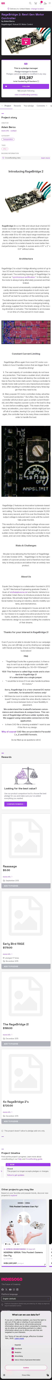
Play (26, 40)
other (5, 149)
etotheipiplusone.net (19, 592)
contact (13, 131)
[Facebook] (2, 1289)
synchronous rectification (24, 277)
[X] (6, 1289)
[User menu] (45, 3)
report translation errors (13, 1306)
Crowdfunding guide (34, 1159)
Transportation (8, 139)
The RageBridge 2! (16, 1024)
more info (5, 131)
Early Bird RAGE (13, 944)
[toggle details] (45, 1265)
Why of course (9, 731)
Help (20, 1159)
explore (14, 1195)
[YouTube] (10, 1289)
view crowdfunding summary (26, 95)
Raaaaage (10, 866)
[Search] (30, 3)
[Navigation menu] (49, 3)
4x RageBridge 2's (16, 1102)
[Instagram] (14, 1289)
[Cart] (35, 3)
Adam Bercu (9, 21)
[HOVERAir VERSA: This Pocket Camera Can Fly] (23, 1221)
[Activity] (40, 3)
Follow (26, 86)
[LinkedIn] (17, 1289)
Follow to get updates (15, 1175)
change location (37, 9)
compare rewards (15, 804)
